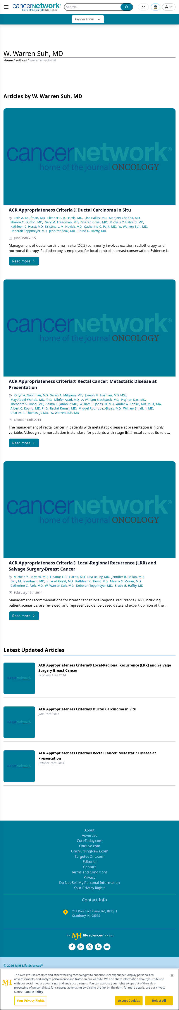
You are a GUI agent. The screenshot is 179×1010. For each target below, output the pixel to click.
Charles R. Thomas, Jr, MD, (29, 413)
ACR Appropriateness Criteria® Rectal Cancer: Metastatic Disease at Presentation (97, 756)
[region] (89, 989)
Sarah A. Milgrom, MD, (66, 395)
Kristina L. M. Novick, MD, (63, 226)
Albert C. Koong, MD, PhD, (29, 408)
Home (8, 60)
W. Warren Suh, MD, (133, 226)
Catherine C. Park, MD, (100, 226)
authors (21, 60)
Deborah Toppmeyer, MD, (28, 231)
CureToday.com (89, 840)
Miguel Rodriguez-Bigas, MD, (100, 408)
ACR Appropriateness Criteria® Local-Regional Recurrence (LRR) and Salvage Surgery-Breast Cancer (104, 668)
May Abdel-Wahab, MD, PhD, (31, 399)
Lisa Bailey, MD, (96, 218)
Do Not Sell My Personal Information (89, 882)
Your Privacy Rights (89, 887)
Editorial (89, 861)
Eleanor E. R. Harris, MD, (65, 218)
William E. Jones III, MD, (97, 404)
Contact (89, 866)
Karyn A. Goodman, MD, (31, 395)
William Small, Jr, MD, (138, 408)
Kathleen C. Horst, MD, (26, 226)
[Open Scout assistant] (155, 6)
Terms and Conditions (89, 872)
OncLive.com (89, 845)
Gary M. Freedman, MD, (62, 222)
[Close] (172, 975)
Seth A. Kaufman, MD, (30, 218)
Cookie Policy (33, 992)
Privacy (89, 877)
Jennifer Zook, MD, (62, 231)
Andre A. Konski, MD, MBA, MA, (139, 404)
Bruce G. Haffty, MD (91, 231)
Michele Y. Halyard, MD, (127, 222)
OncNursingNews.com (89, 851)
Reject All (159, 1001)
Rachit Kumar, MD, (63, 408)
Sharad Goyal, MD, (94, 222)
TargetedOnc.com (89, 856)
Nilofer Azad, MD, (66, 399)
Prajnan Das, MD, (133, 399)
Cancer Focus (85, 19)
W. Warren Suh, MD (64, 413)
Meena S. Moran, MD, (125, 581)
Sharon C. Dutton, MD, (26, 222)
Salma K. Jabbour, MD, (62, 404)
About (89, 830)
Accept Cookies (129, 1001)
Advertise (89, 835)
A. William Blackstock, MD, (100, 399)
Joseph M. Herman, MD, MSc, (106, 395)
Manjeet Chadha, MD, (125, 218)
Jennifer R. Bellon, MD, (128, 577)
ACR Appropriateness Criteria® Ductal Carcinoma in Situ (87, 709)
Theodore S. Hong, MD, (27, 404)
